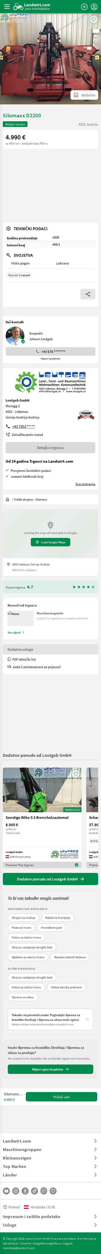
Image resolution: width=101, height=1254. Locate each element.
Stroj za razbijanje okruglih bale (32, 947)
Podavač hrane (21, 927)
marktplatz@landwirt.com (19, 1248)
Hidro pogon (20, 263)
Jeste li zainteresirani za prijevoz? (36, 666)
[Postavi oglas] (84, 7)
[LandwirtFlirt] (53, 1191)
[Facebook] (25, 1191)
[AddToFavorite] (93, 19)
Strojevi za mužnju (23, 917)
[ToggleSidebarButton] (7, 6)
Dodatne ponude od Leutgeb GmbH (37, 755)
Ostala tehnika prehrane (66, 987)
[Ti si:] (8, 499)
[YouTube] (6, 1191)
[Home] (31, 6)
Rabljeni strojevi (15, 124)
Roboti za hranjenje (57, 917)
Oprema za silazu (23, 997)
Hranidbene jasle (51, 927)
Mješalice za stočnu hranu (28, 957)
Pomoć (14, 1207)
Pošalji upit (61, 1096)
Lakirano (62, 263)
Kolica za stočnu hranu (26, 937)
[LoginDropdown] (94, 7)
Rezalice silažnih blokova (70, 957)
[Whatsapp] (44, 1191)
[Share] (87, 294)
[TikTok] (34, 1191)
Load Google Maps (53, 542)
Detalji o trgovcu (50, 447)
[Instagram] (15, 1191)
